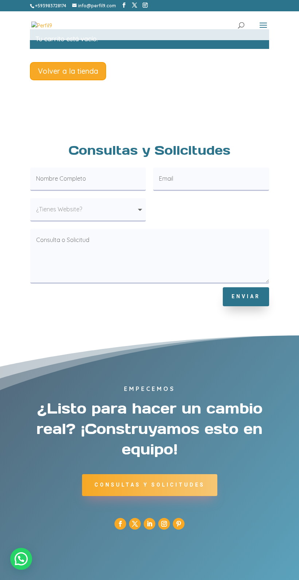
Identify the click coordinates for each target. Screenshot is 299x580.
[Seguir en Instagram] (164, 524)
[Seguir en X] (135, 524)
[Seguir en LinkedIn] (149, 524)
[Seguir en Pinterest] (179, 524)
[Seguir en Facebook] (120, 524)
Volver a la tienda (68, 71)
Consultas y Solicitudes (149, 485)
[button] (21, 559)
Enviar (246, 296)
